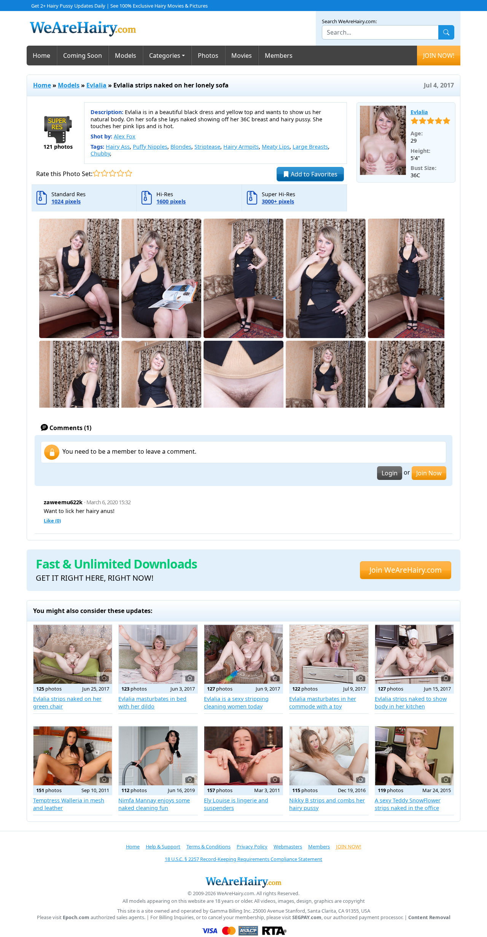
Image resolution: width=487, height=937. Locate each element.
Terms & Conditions (208, 846)
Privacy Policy (252, 846)
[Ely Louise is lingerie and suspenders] (243, 756)
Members (279, 55)
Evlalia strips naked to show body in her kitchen (411, 702)
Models (125, 55)
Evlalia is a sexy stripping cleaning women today (236, 702)
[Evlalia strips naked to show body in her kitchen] (414, 654)
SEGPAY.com (306, 917)
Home (41, 55)
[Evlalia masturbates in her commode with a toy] (328, 654)
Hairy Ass (118, 146)
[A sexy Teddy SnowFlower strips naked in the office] (414, 756)
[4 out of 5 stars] (120, 173)
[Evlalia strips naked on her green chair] (72, 654)
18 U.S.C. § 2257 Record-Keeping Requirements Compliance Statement (243, 859)
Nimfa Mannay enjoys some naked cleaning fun (154, 804)
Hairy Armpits (241, 146)
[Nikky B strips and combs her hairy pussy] (328, 756)
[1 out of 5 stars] (96, 173)
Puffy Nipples (150, 146)
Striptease (207, 146)
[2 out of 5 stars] (104, 173)
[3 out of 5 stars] (112, 173)
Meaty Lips (276, 146)
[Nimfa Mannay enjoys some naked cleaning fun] (157, 756)
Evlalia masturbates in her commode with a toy (322, 702)
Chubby (100, 153)
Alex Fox (124, 136)
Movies (241, 55)
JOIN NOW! (438, 55)
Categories (164, 55)
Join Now (429, 473)
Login (390, 473)
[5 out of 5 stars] (128, 173)
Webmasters (288, 846)
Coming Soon (82, 55)
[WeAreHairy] (243, 882)
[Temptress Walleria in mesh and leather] (72, 756)
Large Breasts (310, 146)
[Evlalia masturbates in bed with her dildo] (157, 654)
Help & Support (163, 846)
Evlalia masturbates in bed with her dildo (152, 702)
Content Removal (429, 917)
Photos (208, 55)
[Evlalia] (383, 140)
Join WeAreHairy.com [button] (405, 570)
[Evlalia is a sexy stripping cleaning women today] (243, 654)
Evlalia (96, 85)
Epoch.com (76, 917)
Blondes (180, 146)
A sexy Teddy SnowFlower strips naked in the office (408, 804)
